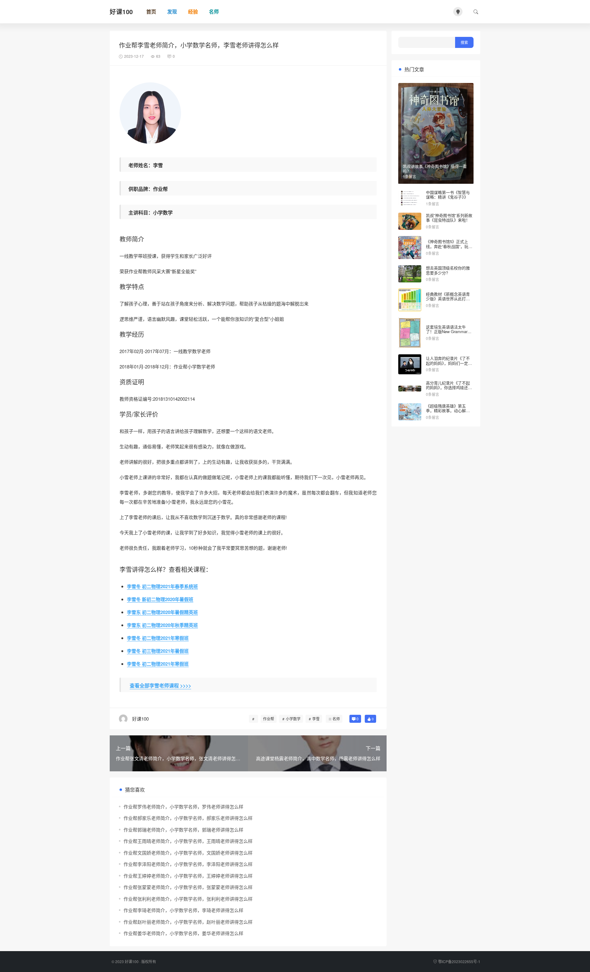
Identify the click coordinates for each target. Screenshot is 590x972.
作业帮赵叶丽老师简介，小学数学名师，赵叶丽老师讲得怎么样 (188, 922)
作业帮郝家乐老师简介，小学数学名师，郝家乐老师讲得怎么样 (188, 818)
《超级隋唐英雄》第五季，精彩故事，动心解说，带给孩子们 (446, 410)
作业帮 (268, 718)
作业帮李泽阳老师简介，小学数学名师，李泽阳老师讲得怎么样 (188, 864)
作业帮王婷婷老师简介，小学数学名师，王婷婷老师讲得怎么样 (188, 875)
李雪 (316, 718)
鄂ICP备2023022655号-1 (459, 961)
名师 (336, 718)
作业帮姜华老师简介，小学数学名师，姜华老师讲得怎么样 (183, 933)
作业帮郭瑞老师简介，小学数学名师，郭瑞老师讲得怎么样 (183, 829)
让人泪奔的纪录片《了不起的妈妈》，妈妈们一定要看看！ (449, 363)
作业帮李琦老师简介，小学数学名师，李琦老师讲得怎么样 (183, 910)
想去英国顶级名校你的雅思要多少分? (448, 270)
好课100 (132, 961)
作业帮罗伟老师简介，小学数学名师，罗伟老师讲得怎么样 (183, 806)
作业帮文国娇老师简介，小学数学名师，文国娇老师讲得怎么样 (188, 852)
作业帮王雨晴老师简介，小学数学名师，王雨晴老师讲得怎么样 (188, 841)
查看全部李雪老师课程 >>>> (160, 685)
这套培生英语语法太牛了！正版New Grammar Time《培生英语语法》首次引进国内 (448, 334)
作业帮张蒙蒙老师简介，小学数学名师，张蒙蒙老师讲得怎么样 (188, 887)
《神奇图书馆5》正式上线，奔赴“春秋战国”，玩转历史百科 (449, 246)
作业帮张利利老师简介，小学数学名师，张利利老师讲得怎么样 (188, 898)
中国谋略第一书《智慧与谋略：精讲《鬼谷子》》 (448, 194)
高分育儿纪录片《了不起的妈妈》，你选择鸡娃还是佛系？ (449, 387)
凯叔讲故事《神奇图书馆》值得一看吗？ (435, 168)
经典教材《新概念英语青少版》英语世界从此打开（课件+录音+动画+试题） (449, 298)
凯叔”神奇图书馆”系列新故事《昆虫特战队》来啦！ (449, 217)
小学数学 (293, 718)
